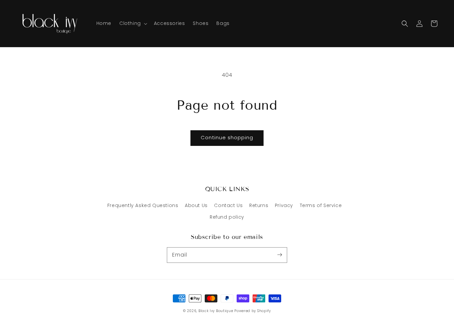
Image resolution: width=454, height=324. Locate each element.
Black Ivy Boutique (215, 310)
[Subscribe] (279, 255)
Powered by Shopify (252, 310)
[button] (404, 23)
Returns (258, 205)
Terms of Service (321, 205)
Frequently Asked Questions (142, 205)
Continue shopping (227, 137)
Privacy (284, 205)
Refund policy (227, 217)
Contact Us (228, 205)
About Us (196, 205)
